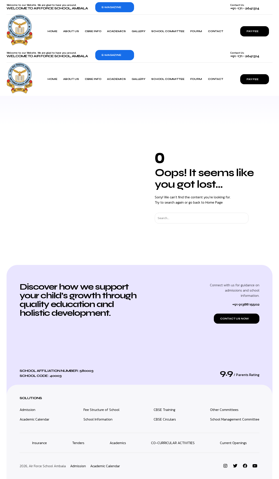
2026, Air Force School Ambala (43, 466)
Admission (78, 466)
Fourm (196, 31)
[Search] (252, 218)
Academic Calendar (105, 466)
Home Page (214, 202)
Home (52, 31)
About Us (71, 31)
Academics (116, 31)
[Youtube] (254, 466)
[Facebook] (245, 466)
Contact (215, 31)
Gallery (138, 31)
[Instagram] (225, 466)
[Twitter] (235, 466)
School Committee (167, 31)
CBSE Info (93, 31)
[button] (236, 319)
